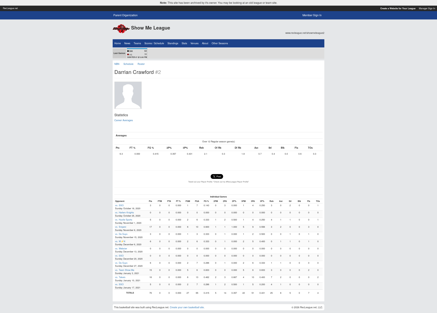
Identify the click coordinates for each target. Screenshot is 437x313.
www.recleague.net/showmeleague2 (304, 32)
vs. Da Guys (121, 234)
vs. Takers (120, 277)
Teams (137, 43)
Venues (195, 43)
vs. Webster (121, 248)
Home (117, 43)
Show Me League (150, 27)
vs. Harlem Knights (124, 212)
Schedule (128, 64)
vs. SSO (119, 205)
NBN (116, 64)
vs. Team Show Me (124, 270)
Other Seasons (220, 43)
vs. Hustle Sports (123, 219)
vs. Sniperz (120, 226)
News (127, 43)
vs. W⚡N (120, 241)
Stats (184, 43)
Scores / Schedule (154, 43)
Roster (141, 64)
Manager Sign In (427, 8)
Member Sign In (312, 15)
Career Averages (123, 120)
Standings (172, 43)
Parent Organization (125, 15)
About (205, 43)
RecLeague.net (10, 8)
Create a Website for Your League (397, 8)
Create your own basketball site (187, 307)
